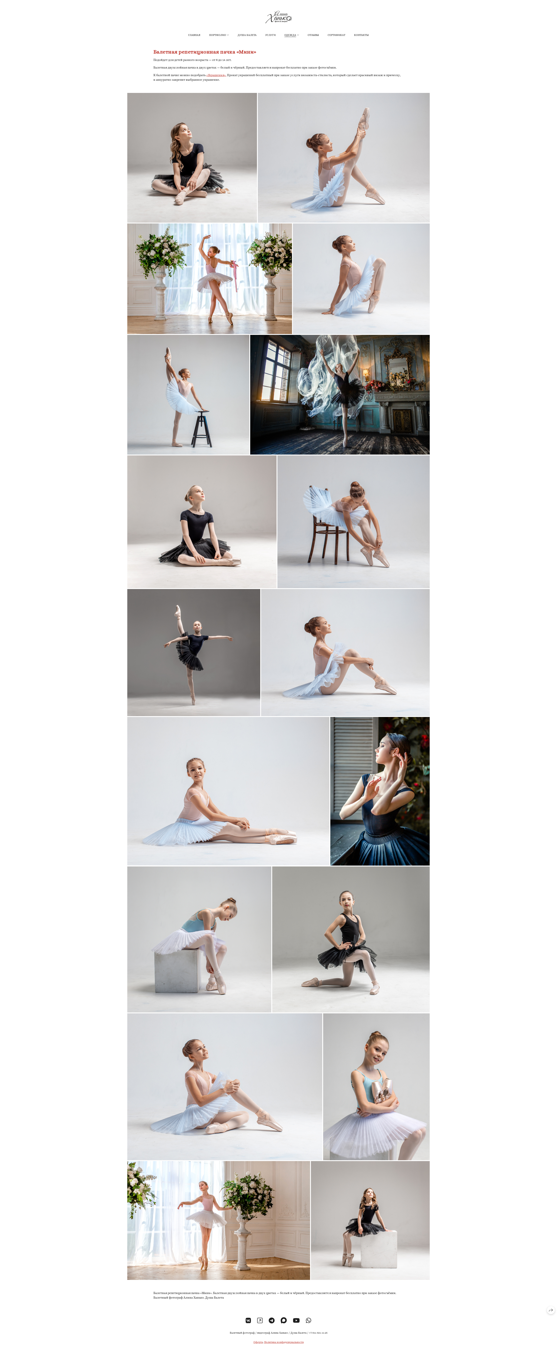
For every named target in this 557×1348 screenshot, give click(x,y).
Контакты (361, 35)
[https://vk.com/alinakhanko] (248, 1320)
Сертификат (336, 35)
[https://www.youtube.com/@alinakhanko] (296, 1320)
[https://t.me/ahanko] (272, 1320)
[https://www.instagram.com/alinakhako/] (260, 1320)
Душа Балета (247, 35)
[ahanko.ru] (278, 17)
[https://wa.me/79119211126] (308, 1320)
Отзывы (313, 35)
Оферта (258, 1342)
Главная (194, 35)
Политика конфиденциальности (284, 1342)
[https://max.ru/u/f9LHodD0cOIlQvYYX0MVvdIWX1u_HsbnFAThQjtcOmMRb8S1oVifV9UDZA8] (284, 1320)
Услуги (270, 35)
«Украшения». (216, 75)
